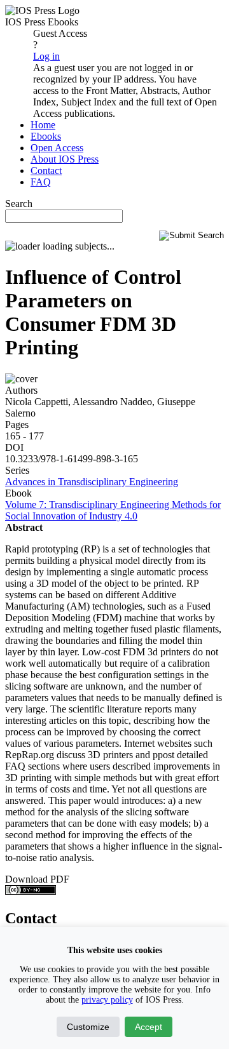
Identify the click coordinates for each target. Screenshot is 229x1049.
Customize (88, 1027)
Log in (46, 56)
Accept (148, 1027)
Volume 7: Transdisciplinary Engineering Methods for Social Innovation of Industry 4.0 (113, 510)
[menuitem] (43, 124)
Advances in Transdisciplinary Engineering (91, 481)
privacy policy (107, 1000)
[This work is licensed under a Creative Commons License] (30, 891)
